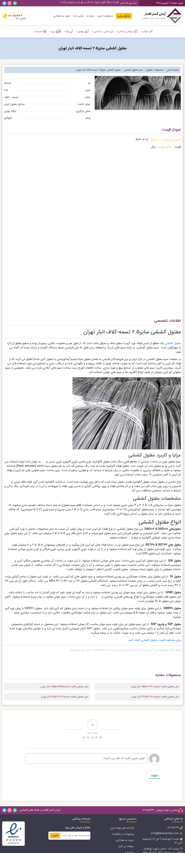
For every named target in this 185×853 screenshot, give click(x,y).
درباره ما (90, 16)
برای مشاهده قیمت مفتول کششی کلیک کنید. (154, 640)
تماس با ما (78, 16)
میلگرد (145, 31)
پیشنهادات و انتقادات (123, 834)
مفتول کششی (173, 343)
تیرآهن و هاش (125, 31)
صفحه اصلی (173, 70)
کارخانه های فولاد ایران (122, 828)
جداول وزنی (124, 16)
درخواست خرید (105, 16)
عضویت (55, 835)
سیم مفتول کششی (133, 70)
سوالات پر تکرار (126, 846)
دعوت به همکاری (61, 16)
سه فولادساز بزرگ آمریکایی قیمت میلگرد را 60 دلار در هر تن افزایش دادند (81, 3)
